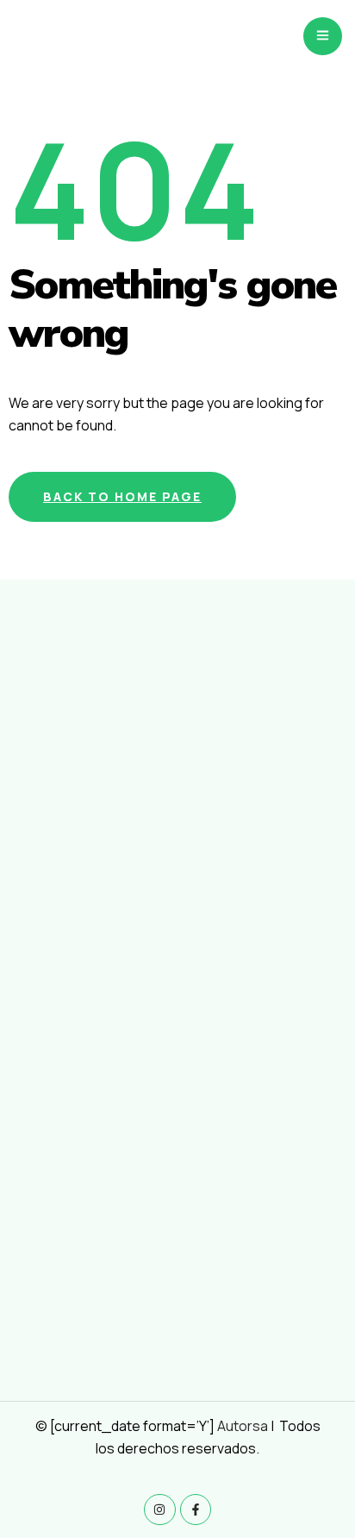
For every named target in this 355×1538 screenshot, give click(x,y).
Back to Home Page (122, 496)
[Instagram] (159, 1509)
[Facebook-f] (195, 1509)
